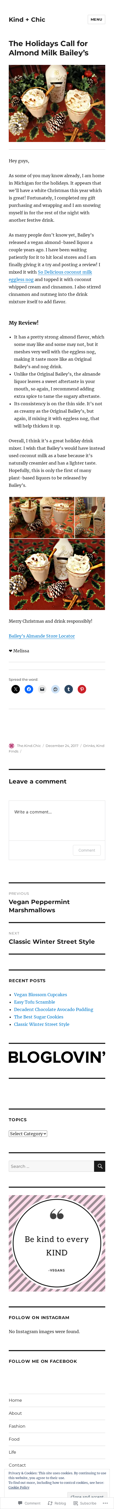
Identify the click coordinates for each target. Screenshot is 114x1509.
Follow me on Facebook (43, 1361)
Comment (86, 850)
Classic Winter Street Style (41, 1024)
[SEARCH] (99, 1166)
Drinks (89, 746)
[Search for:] (51, 1166)
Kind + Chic (27, 19)
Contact (17, 1465)
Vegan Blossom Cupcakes (40, 994)
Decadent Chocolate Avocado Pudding (53, 1009)
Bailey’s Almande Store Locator (42, 636)
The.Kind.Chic (29, 746)
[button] (41, 517)
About (15, 1413)
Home (15, 1400)
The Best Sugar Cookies (38, 1017)
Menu (96, 19)
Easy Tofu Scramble (34, 1002)
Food (14, 1439)
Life (12, 1452)
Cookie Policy (18, 1487)
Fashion (17, 1426)
